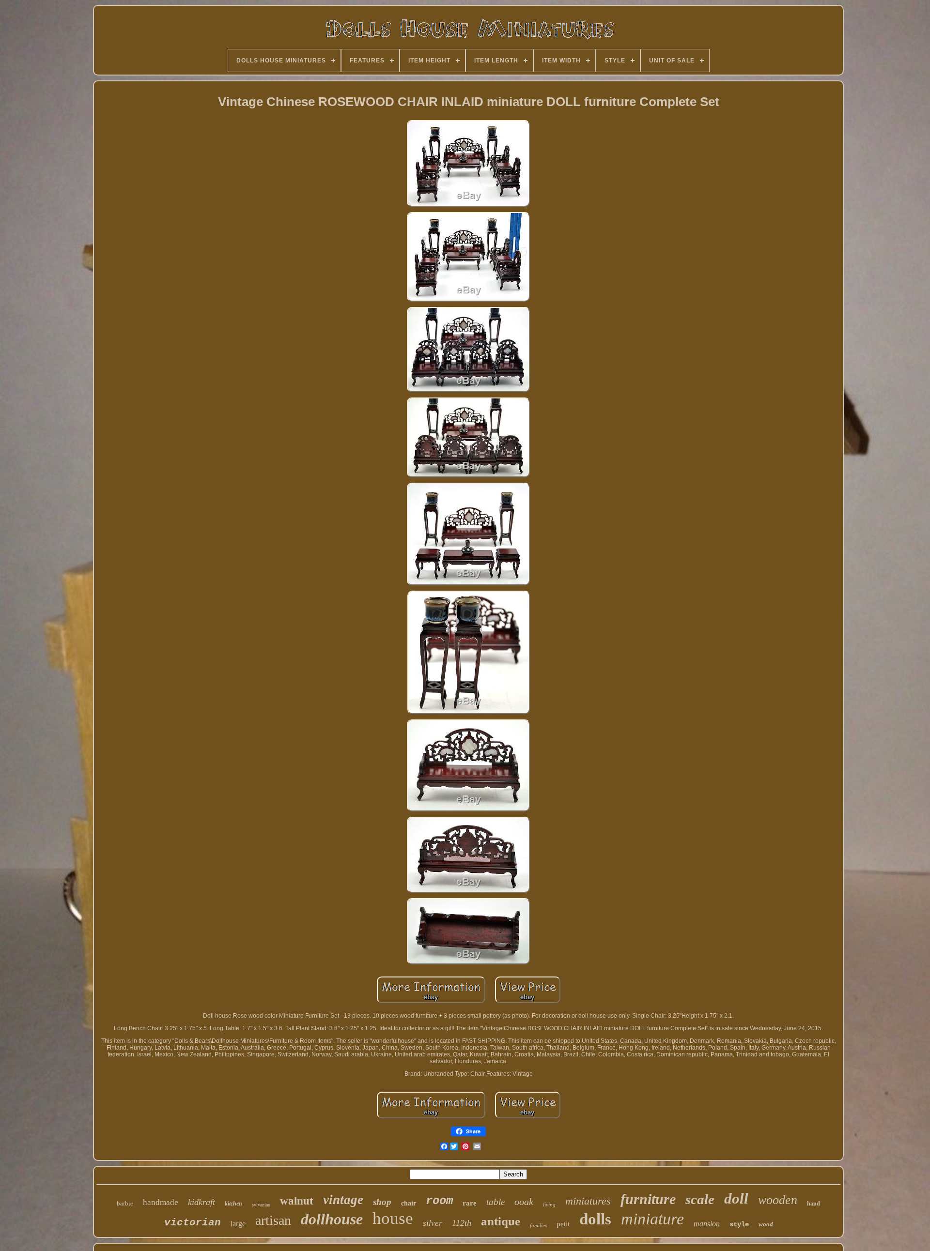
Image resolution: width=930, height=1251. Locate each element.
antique (500, 1221)
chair (408, 1203)
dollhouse (332, 1219)
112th (461, 1223)
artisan (273, 1220)
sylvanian (261, 1204)
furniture (648, 1199)
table (495, 1202)
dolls (595, 1219)
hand (813, 1203)
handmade (160, 1202)
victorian (192, 1222)
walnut (296, 1201)
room (439, 1200)
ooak (523, 1201)
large (238, 1224)
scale (699, 1199)
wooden (777, 1200)
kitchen (233, 1203)
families (538, 1225)
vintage (343, 1199)
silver (432, 1223)
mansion (707, 1224)
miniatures (588, 1201)
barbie (125, 1203)
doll (736, 1198)
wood (766, 1224)
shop (382, 1202)
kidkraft (201, 1202)
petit (563, 1224)
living (549, 1204)
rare (470, 1203)
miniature (652, 1219)
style (739, 1224)
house (392, 1218)
